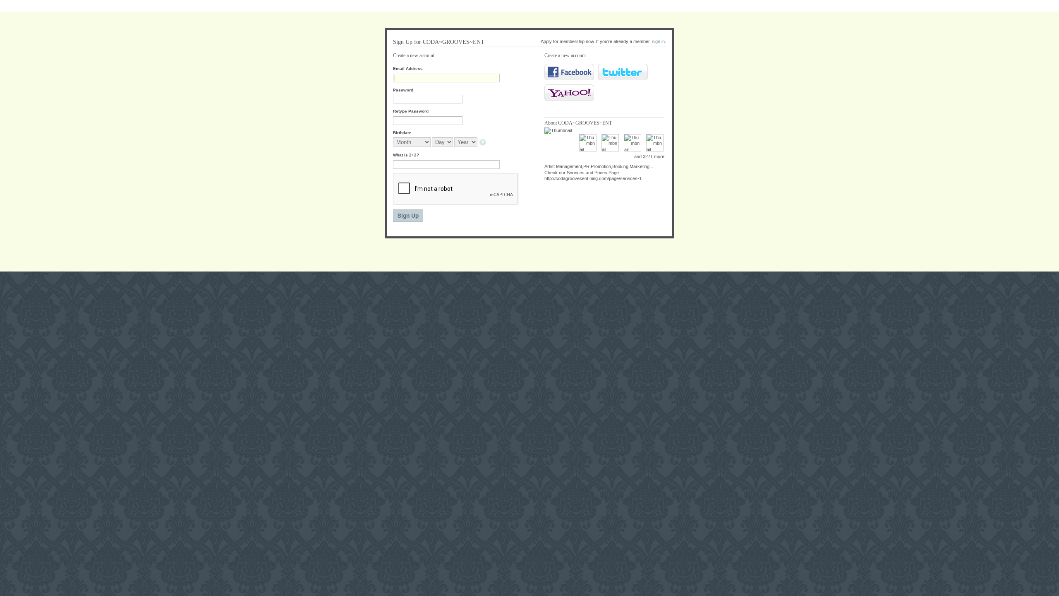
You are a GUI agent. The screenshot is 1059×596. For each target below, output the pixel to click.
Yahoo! (569, 92)
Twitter (623, 72)
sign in (658, 41)
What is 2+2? (406, 155)
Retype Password (411, 111)
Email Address (408, 68)
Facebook (569, 72)
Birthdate (402, 132)
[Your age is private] (483, 143)
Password (403, 90)
